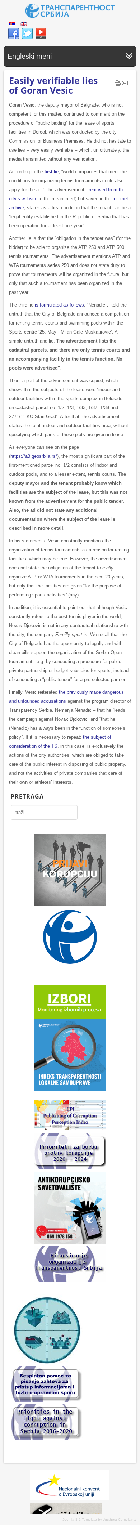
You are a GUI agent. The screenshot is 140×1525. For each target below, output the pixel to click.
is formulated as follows (59, 305)
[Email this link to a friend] (125, 84)
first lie (52, 171)
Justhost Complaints (119, 1519)
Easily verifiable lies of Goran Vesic (53, 85)
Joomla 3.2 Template (79, 1519)
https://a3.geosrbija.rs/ (33, 456)
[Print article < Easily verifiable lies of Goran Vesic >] (118, 84)
